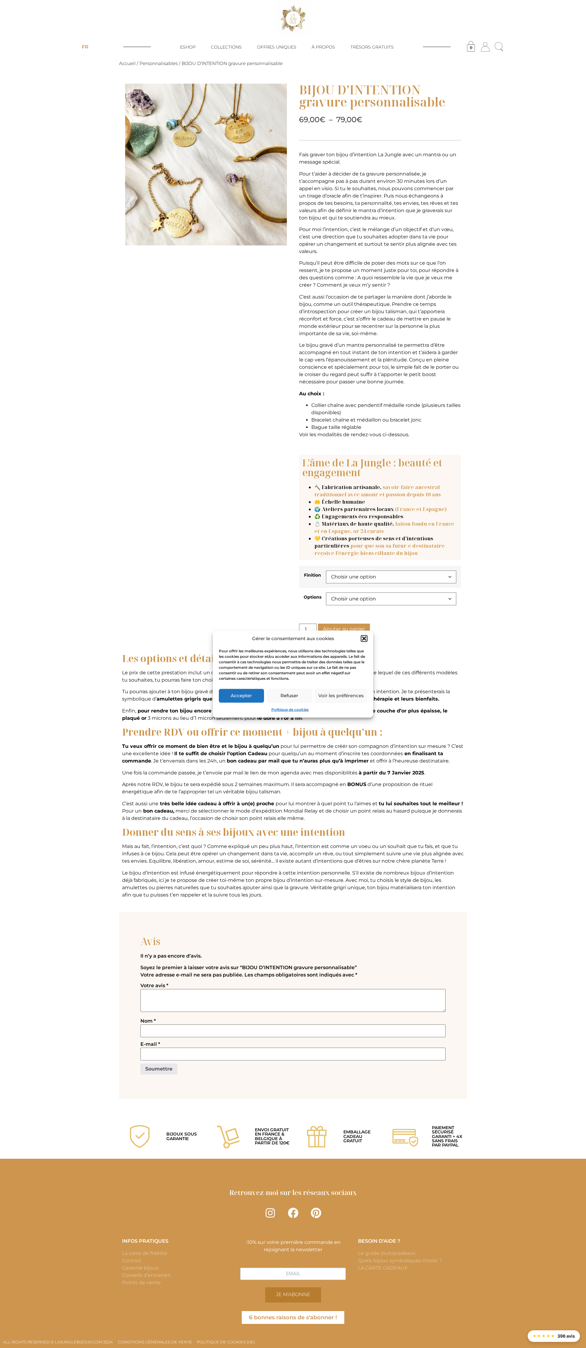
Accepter (241, 695)
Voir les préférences (341, 695)
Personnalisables (158, 63)
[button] (364, 639)
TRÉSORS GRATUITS (372, 47)
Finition (312, 575)
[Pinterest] (316, 1212)
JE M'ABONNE (293, 1294)
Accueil (127, 63)
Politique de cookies (290, 709)
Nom (148, 1021)
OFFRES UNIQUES (276, 47)
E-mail (150, 1044)
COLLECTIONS (226, 47)
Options (312, 597)
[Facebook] (293, 1212)
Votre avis (154, 985)
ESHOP (188, 47)
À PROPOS (323, 47)
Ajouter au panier (344, 629)
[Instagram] (270, 1212)
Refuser (289, 695)
